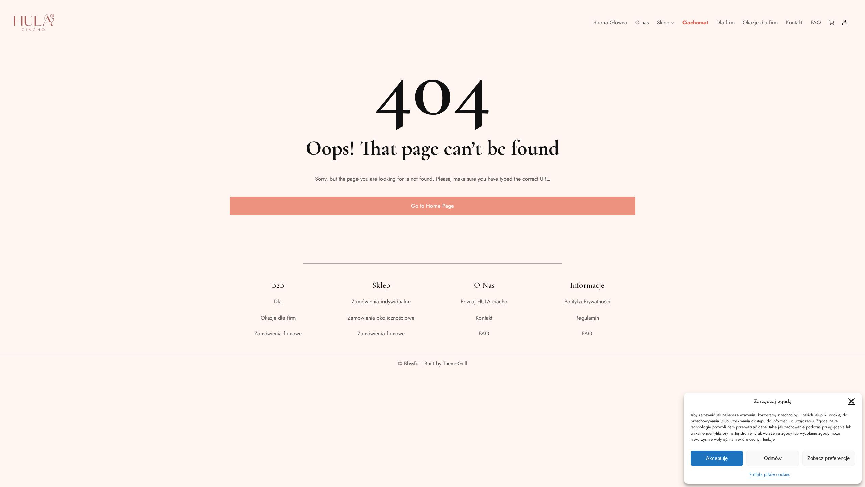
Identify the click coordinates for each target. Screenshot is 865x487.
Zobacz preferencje (828, 458)
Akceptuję (717, 458)
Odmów (773, 458)
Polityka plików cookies (769, 474)
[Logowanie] (844, 22)
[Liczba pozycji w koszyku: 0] (831, 22)
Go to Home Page (432, 206)
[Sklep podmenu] (672, 22)
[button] (851, 401)
